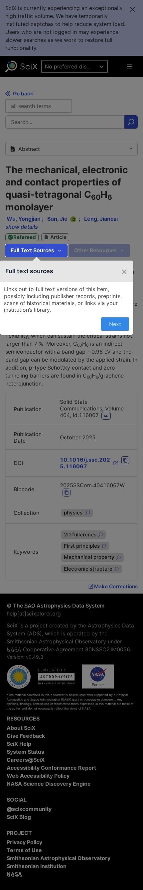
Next (115, 324)
